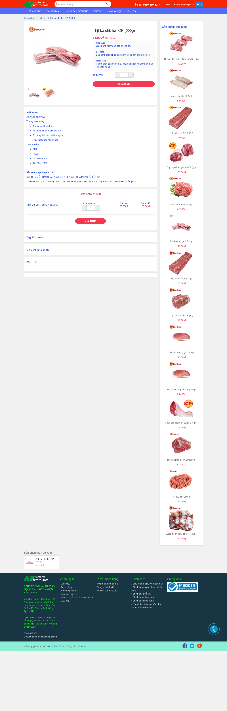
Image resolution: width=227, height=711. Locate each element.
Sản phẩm (52, 11)
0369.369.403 (151, 4)
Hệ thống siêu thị (69, 590)
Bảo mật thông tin (69, 593)
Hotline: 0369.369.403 (107, 590)
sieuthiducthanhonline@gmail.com (40, 636)
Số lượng (98, 74)
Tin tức (97, 11)
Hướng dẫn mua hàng (107, 583)
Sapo (83, 646)
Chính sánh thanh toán (144, 597)
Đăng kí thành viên (106, 587)
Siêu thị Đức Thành (55, 646)
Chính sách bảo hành (143, 600)
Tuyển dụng (67, 587)
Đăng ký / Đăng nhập (184, 4)
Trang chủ (35, 11)
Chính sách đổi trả (142, 593)
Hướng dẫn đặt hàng (76, 11)
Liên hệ (130, 11)
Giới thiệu (65, 583)
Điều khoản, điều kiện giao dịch (148, 583)
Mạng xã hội (114, 11)
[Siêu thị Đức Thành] (36, 3)
